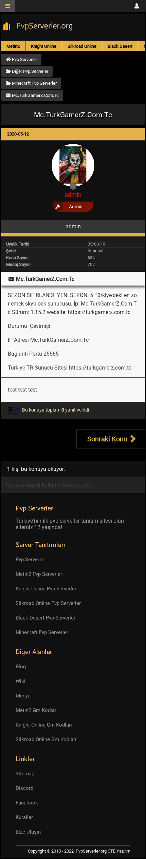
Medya (23, 696)
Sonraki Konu (108, 439)
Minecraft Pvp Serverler (42, 632)
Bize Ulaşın (28, 832)
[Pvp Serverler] (39, 27)
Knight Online (43, 46)
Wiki (20, 681)
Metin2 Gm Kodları (37, 710)
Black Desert (120, 46)
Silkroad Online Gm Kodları (46, 739)
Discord (24, 788)
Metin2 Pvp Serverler (39, 574)
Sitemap (25, 774)
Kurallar (24, 817)
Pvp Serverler (30, 560)
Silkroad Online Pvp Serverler (48, 603)
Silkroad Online (82, 46)
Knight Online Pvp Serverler (46, 589)
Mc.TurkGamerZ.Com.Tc (60, 340)
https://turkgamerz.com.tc (100, 367)
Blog (21, 667)
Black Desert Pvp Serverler (45, 618)
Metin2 (13, 46)
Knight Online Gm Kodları (44, 725)
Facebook (27, 803)
